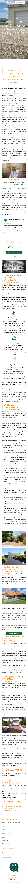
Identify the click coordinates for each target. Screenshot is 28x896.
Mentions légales (5, 843)
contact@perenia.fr (15, 247)
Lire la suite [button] (7, 233)
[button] (14, 877)
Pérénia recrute (5, 837)
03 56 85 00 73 (17, 246)
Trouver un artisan (6, 852)
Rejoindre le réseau (6, 840)
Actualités (4, 855)
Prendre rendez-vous (6, 859)
